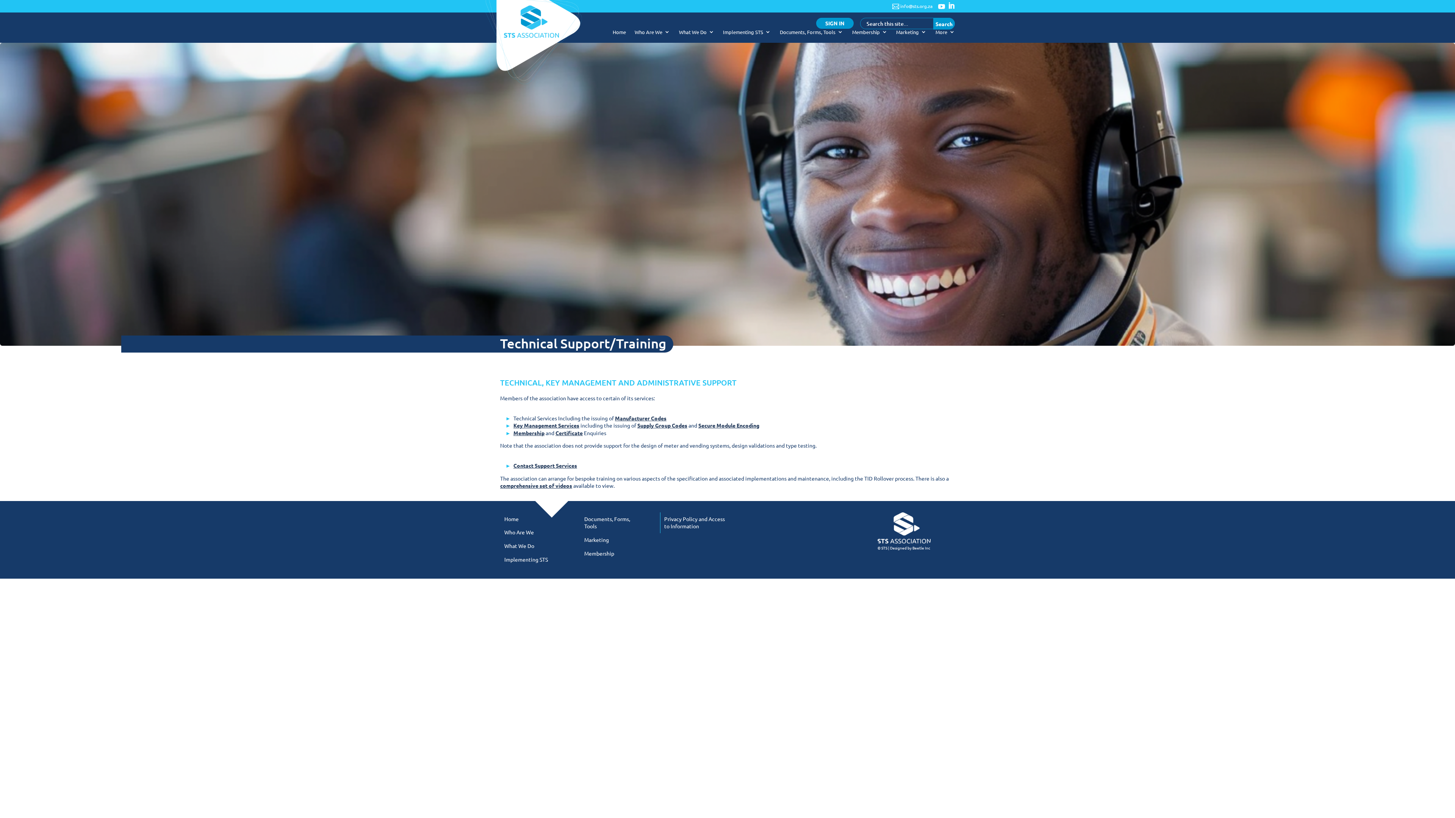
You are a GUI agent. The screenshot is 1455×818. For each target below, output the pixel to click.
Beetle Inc (921, 548)
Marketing (907, 32)
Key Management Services (546, 425)
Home (619, 32)
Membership (866, 32)
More (941, 32)
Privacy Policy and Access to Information (694, 522)
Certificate (569, 432)
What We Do (693, 32)
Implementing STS (743, 32)
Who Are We (648, 32)
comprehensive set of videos (536, 485)
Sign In (835, 23)
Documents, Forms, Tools (807, 32)
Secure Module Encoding (728, 425)
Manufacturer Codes (640, 418)
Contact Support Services (545, 465)
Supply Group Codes (662, 425)
